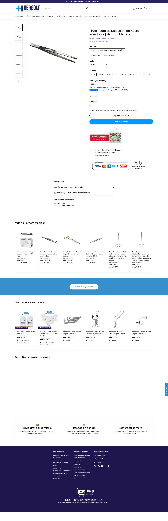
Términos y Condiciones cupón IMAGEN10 (82, 456)
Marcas (50, 16)
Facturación (57, 468)
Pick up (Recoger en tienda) (62, 471)
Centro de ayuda (110, 16)
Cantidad (93, 102)
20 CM (132, 74)
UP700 (99, 2)
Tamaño (92, 71)
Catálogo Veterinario (36, 16)
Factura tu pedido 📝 (92, 16)
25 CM (140, 74)
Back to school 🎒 (75, 16)
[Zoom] (53, 53)
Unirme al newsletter (60, 473)
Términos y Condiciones (82, 473)
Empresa (77, 464)
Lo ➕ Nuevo (61, 16)
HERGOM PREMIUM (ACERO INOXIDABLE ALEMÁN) (107, 50)
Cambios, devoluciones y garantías (61, 456)
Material (92, 46)
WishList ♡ (56, 476)
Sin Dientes (95, 65)
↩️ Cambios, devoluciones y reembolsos (72, 193)
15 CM (108, 74)
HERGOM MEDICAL (35, 302)
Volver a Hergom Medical (85, 287)
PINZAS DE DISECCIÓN (102, 41)
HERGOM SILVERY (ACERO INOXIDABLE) (104, 55)
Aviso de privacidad (80, 470)
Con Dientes (106, 65)
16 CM (116, 74)
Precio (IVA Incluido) (97, 81)
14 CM (101, 74)
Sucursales (77, 467)
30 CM (148, 74)
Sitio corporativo (79, 475)
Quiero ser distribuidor (81, 478)
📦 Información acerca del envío (68, 187)
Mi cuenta (56, 479)
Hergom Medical (100, 38)
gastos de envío (109, 110)
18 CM (124, 74)
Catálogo (19, 16)
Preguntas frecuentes (60, 463)
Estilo (91, 61)
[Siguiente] (19, 80)
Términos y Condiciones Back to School (83, 461)
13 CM (93, 74)
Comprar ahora (121, 122)
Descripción (59, 182)
